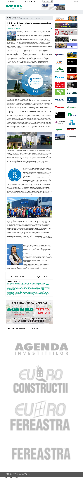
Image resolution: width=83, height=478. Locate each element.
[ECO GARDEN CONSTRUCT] (60, 70)
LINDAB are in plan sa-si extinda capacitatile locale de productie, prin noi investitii (41, 275)
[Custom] (29, 1)
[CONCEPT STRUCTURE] (72, 85)
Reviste (36, 11)
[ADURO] (60, 85)
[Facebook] (25, 1)
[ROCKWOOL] (60, 107)
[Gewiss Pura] (72, 77)
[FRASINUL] (60, 137)
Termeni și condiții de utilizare (12, 473)
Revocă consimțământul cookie (12, 477)
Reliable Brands (20, 11)
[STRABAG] (72, 130)
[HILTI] (66, 32)
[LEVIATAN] (60, 122)
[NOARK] (60, 92)
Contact (49, 11)
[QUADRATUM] (60, 115)
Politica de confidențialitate (24, 473)
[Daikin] (60, 77)
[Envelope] (34, 1)
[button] (75, 1)
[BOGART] (60, 130)
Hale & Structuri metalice (13, 28)
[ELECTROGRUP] (72, 137)
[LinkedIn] (51, 28)
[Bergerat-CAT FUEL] (72, 55)
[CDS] (72, 62)
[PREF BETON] (66, 18)
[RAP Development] (72, 100)
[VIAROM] (60, 55)
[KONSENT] (60, 100)
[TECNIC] (53, 7)
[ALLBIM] (66, 25)
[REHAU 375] (66, 39)
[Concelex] (66, 46)
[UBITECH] (72, 92)
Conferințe (43, 11)
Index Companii (29, 11)
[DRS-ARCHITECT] (72, 70)
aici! (27, 129)
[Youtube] (31, 1)
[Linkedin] (27, 1)
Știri (7, 11)
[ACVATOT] (72, 122)
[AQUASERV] (72, 115)
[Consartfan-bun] (60, 62)
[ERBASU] (72, 107)
